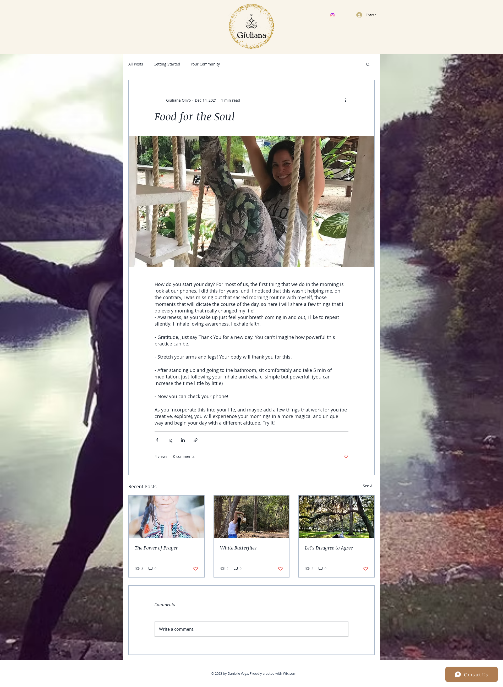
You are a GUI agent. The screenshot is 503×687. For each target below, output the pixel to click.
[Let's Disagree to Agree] (336, 517)
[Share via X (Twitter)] (169, 440)
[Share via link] (195, 440)
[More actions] (345, 100)
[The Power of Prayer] (166, 517)
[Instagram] (332, 15)
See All (369, 485)
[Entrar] (358, 15)
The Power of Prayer (156, 548)
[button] (367, 64)
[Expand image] (251, 201)
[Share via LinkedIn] (182, 440)
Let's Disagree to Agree (329, 548)
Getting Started (167, 64)
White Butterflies (238, 548)
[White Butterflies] (251, 517)
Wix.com (289, 673)
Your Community (205, 64)
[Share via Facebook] (157, 440)
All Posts (135, 64)
